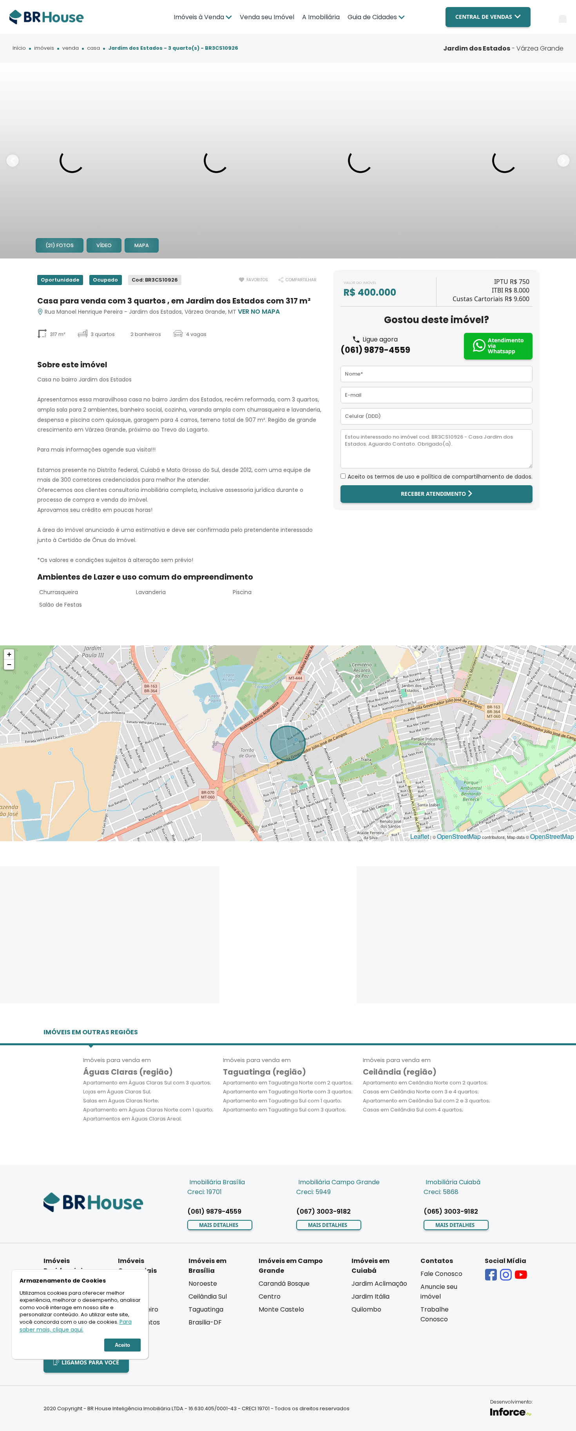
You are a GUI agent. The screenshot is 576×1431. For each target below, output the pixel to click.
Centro (270, 1296)
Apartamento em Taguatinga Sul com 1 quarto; (282, 1100)
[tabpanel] (72, 160)
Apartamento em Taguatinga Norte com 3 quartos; (288, 1091)
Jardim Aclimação (379, 1283)
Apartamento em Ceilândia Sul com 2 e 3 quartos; (426, 1100)
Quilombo (366, 1309)
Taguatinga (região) (264, 1072)
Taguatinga (205, 1309)
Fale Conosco (441, 1273)
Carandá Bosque (284, 1283)
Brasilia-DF (205, 1322)
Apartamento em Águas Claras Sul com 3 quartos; (147, 1082)
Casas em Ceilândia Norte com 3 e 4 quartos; (421, 1091)
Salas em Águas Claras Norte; (121, 1100)
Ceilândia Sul (207, 1296)
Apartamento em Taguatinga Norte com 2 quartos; (288, 1082)
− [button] (9, 664)
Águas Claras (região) (128, 1072)
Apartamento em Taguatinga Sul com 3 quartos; (284, 1109)
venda (70, 48)
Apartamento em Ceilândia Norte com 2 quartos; (425, 1082)
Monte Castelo (281, 1309)
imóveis (44, 48)
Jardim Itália (370, 1296)
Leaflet (419, 836)
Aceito (122, 1345)
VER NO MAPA (259, 311)
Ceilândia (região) (400, 1072)
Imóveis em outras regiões (90, 1032)
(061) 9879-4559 (375, 350)
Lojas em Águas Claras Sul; (117, 1091)
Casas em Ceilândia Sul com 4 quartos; (413, 1109)
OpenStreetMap (459, 836)
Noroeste (202, 1283)
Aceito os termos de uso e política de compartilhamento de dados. (440, 477)
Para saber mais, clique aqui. (76, 1325)
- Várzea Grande (503, 48)
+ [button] (9, 654)
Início (19, 48)
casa (93, 48)
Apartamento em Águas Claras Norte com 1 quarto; (148, 1109)
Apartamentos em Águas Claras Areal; (132, 1118)
